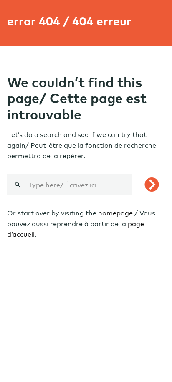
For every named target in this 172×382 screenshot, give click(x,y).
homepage (115, 213)
